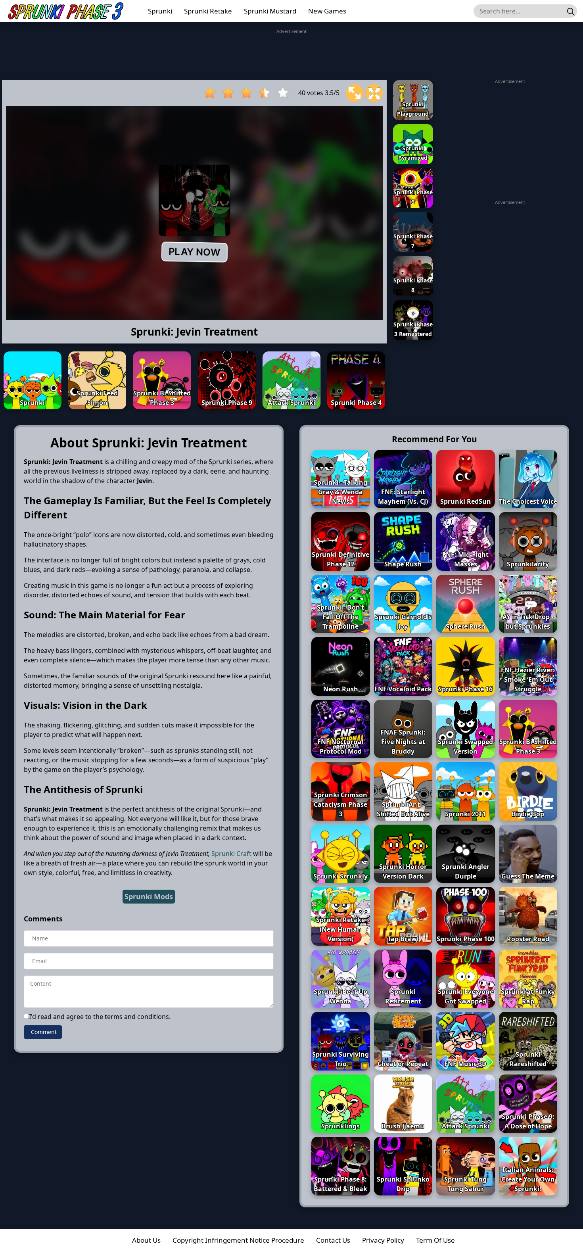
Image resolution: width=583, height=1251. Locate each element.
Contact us (333, 1240)
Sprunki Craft (231, 853)
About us (146, 1240)
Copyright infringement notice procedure (238, 1240)
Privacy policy (383, 1240)
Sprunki (160, 10)
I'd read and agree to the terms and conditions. (100, 1016)
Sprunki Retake (208, 10)
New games (327, 10)
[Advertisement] (291, 53)
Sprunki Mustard (270, 10)
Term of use (435, 1240)
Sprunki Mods (149, 896)
